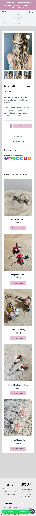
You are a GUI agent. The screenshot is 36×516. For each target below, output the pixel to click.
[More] (29, 158)
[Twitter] (22, 158)
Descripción (18, 136)
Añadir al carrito (22, 126)
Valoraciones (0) (18, 141)
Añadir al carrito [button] (18, 228)
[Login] (32, 12)
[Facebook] (6, 158)
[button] (16, 512)
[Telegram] (18, 158)
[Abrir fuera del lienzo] (33, 18)
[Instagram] (3, 11)
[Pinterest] (5, 11)
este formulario (15, 116)
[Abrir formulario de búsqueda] (29, 12)
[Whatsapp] (14, 158)
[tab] (18, 136)
